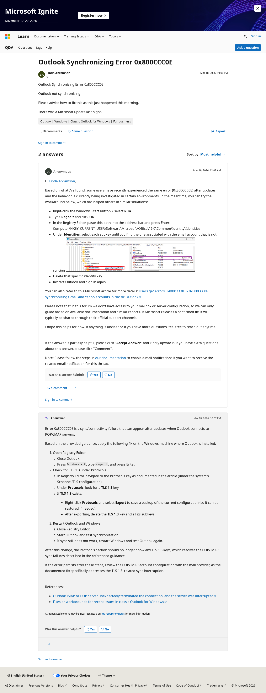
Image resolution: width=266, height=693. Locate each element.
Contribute (79, 685)
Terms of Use (162, 685)
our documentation (110, 358)
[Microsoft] (7, 36)
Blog (61, 685)
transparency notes (113, 613)
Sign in (256, 36)
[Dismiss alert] (257, 8)
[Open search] (245, 36)
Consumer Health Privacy (127, 685)
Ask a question (248, 47)
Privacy (97, 685)
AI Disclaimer (14, 685)
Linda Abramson (58, 73)
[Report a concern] (75, 388)
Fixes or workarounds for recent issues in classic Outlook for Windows (108, 601)
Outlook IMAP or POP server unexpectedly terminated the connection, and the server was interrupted (133, 596)
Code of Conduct (187, 685)
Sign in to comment (51, 143)
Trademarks (215, 685)
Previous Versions (40, 685)
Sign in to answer (50, 659)
